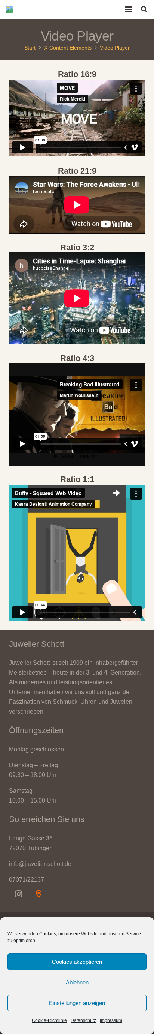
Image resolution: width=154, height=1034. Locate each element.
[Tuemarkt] (38, 894)
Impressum (111, 1020)
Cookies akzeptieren (77, 962)
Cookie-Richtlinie (49, 1020)
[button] (129, 9)
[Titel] (9, 9)
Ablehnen (77, 982)
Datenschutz (83, 1020)
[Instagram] (18, 894)
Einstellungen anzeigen (77, 1003)
